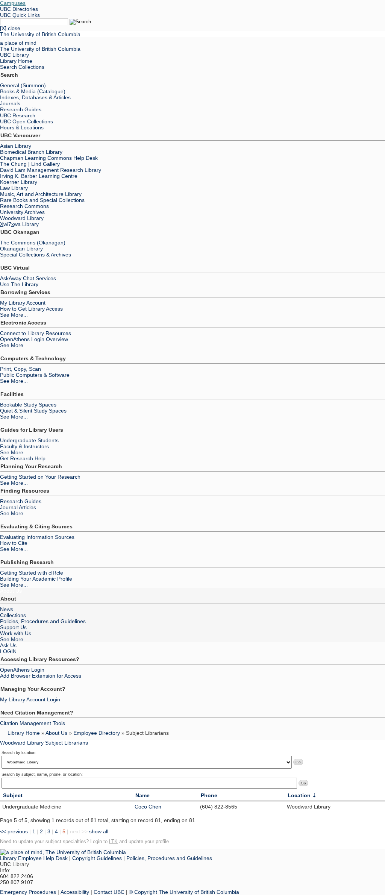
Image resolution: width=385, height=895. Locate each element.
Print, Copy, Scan (20, 369)
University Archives (22, 212)
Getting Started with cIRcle (31, 573)
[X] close (10, 28)
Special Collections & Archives (35, 255)
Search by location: (19, 752)
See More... (14, 315)
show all (98, 831)
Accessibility (75, 892)
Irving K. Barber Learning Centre (38, 176)
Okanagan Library (21, 249)
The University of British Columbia (40, 34)
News (6, 609)
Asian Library (15, 146)
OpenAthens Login (22, 670)
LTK (113, 841)
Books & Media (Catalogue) (32, 91)
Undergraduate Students (29, 440)
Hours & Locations (22, 127)
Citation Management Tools (32, 723)
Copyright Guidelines (97, 858)
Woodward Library (22, 218)
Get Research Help (22, 458)
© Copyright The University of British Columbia (184, 892)
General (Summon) (23, 85)
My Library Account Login (30, 699)
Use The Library (19, 284)
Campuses (13, 3)
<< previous (14, 831)
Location (299, 795)
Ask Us (8, 645)
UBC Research (17, 115)
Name (142, 795)
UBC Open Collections (26, 121)
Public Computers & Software (35, 375)
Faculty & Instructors (24, 446)
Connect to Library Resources (35, 333)
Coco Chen (148, 807)
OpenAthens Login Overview (34, 339)
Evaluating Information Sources (37, 537)
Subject (13, 795)
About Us (11, 591)
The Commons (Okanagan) (32, 243)
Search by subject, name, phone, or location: (42, 774)
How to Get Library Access (31, 309)
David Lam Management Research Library (50, 170)
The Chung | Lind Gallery (30, 164)
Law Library (14, 188)
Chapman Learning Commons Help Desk (49, 158)
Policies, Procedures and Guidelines (43, 621)
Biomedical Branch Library (31, 152)
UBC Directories (19, 9)
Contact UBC (109, 892)
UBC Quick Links (20, 15)
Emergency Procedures (28, 892)
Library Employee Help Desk (34, 858)
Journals (10, 103)
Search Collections (22, 67)
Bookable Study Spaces (28, 405)
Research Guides (20, 109)
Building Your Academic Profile (36, 579)
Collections (13, 615)
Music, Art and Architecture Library (41, 194)
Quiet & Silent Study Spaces (33, 411)
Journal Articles (18, 507)
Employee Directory (96, 733)
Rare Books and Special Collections (42, 200)
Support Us (13, 627)
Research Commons (24, 206)
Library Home (16, 61)
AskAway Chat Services (28, 278)
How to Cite (13, 543)
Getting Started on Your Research (40, 477)
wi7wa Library (19, 224)
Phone (209, 795)
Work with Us (15, 633)
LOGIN (8, 651)
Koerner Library (18, 182)
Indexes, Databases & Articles (35, 97)
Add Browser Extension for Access (40, 676)
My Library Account (22, 303)
